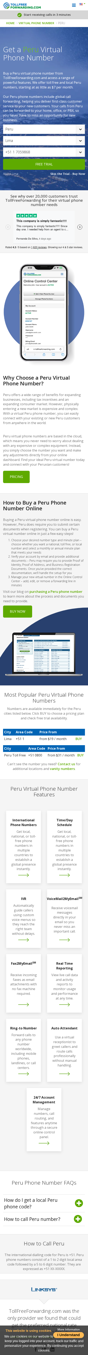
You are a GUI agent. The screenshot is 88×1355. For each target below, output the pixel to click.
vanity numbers (62, 768)
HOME (10, 23)
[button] (83, 4)
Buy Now (17, 611)
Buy (79, 739)
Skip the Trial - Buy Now (67, 174)
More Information (69, 1329)
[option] (44, 1289)
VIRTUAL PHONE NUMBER (36, 23)
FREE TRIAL (44, 164)
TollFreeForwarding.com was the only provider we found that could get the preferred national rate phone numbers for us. (44, 1321)
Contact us (66, 764)
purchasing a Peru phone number (55, 591)
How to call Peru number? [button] (32, 1219)
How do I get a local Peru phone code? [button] (31, 1203)
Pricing (16, 476)
